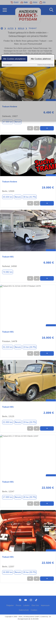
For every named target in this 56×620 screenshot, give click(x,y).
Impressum (45, 605)
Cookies (34, 610)
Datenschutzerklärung (45, 65)
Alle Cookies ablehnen (41, 59)
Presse (18, 605)
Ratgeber (10, 605)
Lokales (26, 605)
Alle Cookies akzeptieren (14, 59)
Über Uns (35, 605)
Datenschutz (24, 610)
